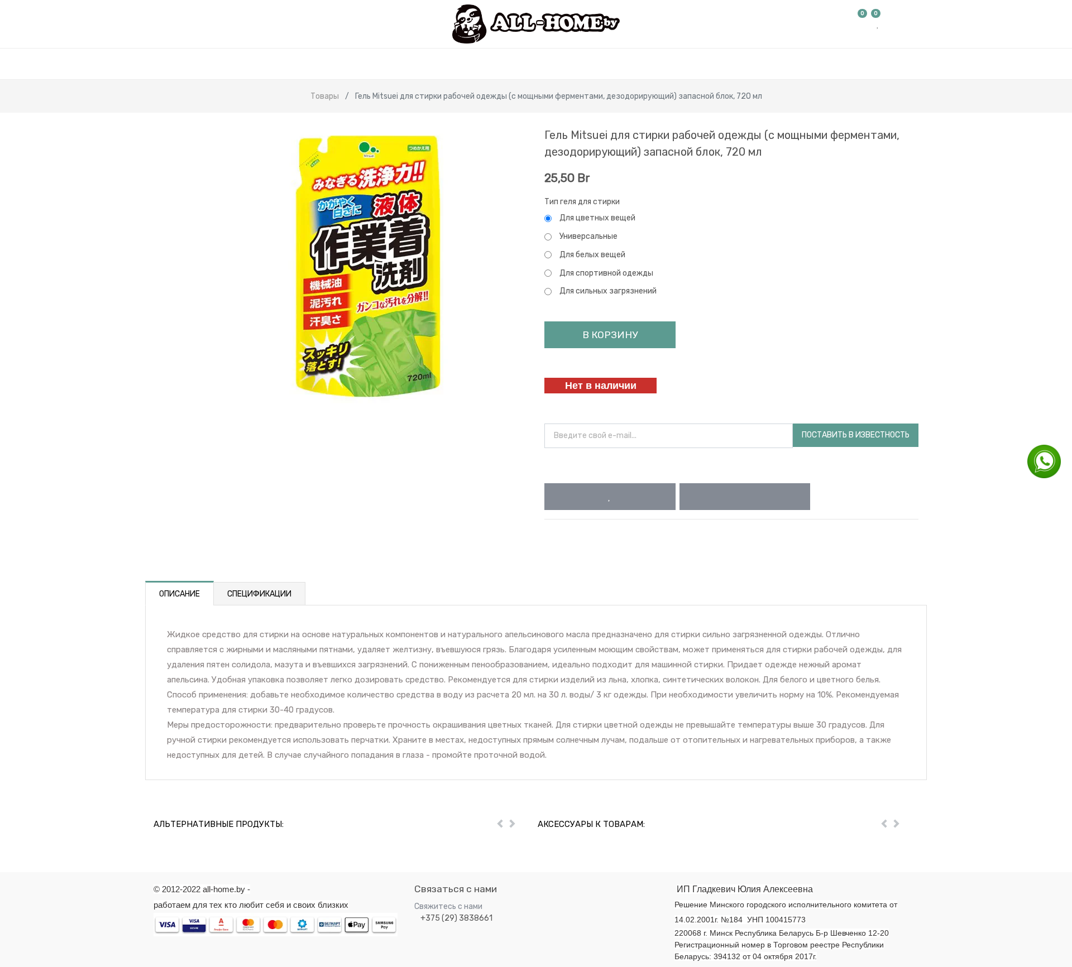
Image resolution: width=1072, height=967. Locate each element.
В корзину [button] (610, 334)
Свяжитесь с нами (448, 906)
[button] (610, 496)
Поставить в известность (856, 435)
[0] (862, 24)
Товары (324, 96)
